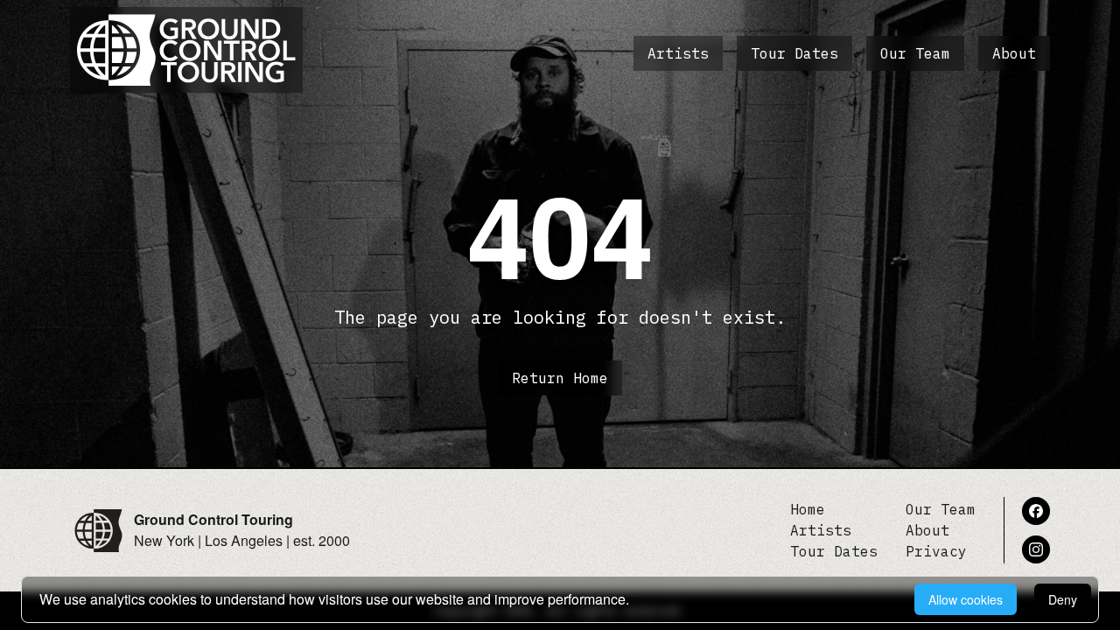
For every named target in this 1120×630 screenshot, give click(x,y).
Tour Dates (794, 53)
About (1014, 53)
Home (807, 509)
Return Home (560, 378)
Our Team (915, 53)
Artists (678, 53)
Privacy (936, 551)
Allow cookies (965, 599)
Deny (1062, 599)
